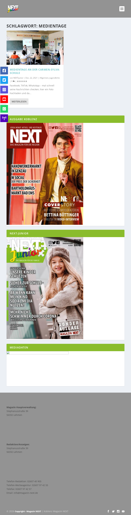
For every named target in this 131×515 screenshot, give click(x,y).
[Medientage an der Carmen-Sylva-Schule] (35, 48)
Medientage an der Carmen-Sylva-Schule (35, 71)
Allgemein (44, 77)
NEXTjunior (18, 77)
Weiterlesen (19, 101)
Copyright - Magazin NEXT (28, 511)
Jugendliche (55, 77)
